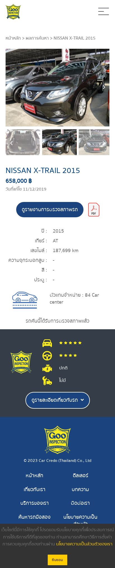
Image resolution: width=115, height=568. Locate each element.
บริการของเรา (34, 503)
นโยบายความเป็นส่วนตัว (80, 520)
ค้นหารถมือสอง (34, 517)
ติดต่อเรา (80, 503)
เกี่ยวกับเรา (34, 489)
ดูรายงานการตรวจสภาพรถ (50, 209)
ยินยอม (57, 560)
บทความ (80, 489)
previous (11, 87)
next (104, 87)
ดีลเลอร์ (80, 475)
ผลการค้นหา (37, 38)
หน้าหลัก (13, 38)
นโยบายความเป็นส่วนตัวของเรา (84, 544)
